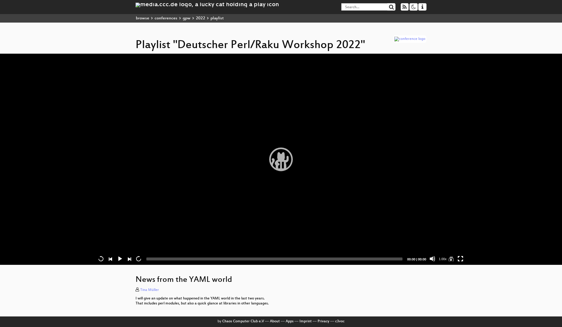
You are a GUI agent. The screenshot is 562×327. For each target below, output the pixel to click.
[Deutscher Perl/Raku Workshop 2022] (451, 258)
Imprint (305, 321)
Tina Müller (149, 290)
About (275, 321)
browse (142, 18)
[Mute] (432, 258)
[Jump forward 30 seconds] (138, 258)
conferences (166, 18)
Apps (290, 321)
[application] (281, 159)
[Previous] (110, 258)
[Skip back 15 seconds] (101, 258)
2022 (200, 18)
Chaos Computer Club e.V (243, 321)
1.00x (443, 259)
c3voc (340, 321)
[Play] (281, 159)
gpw (187, 18)
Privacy (323, 321)
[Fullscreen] (460, 258)
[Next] (129, 258)
